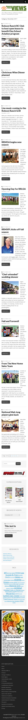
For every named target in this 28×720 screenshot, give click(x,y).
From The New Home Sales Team (12, 364)
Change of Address (6, 675)
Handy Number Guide (7, 679)
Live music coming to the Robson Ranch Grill (14, 109)
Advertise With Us (7, 553)
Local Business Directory (7, 685)
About (3, 668)
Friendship (11, 582)
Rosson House (20, 591)
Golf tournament (21, 582)
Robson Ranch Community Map (9, 691)
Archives (4, 672)
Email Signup (5, 677)
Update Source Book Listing (8, 706)
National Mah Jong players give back (11, 413)
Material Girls (14, 586)
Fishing (23, 580)
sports (17, 593)
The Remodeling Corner (18, 597)
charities (20, 575)
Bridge (17, 573)
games (15, 582)
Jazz (23, 584)
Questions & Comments (7, 704)
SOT (13, 593)
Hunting (20, 584)
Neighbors (8, 588)
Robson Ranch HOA (7, 555)
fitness (6, 582)
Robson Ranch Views (15, 714)
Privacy (3, 708)
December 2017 (7, 23)
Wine (22, 601)
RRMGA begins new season (12, 143)
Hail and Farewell (10, 321)
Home (3, 666)
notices (12, 588)
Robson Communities (7, 689)
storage (20, 593)
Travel (5, 599)
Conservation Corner (9, 580)
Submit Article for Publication (8, 700)
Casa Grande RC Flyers (15, 574)
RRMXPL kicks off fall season (13, 230)
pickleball (18, 588)
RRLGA (8, 593)
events (17, 579)
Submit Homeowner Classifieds (9, 698)
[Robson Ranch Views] (14, 7)
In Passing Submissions (7, 683)
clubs (21, 577)
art (5, 572)
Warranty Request (7, 560)
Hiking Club (15, 584)
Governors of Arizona (8, 584)
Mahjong (7, 586)
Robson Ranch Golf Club (8, 557)
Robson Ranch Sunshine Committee (14, 591)
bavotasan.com (21, 717)
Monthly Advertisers (6, 687)
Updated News (10, 523)
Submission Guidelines (7, 695)
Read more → (5, 62)
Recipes (18, 590)
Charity (7, 577)
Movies (22, 586)
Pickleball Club (8, 590)
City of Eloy (12, 577)
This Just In (10, 526)
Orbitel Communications (8, 558)
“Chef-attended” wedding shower (10, 275)
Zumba (14, 602)
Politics (14, 590)
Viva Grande (19, 599)
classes (17, 577)
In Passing (4, 681)
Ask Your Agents (11, 573)
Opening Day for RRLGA (14, 189)
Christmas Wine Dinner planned (13, 73)
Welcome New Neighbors (13, 601)
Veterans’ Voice (12, 599)
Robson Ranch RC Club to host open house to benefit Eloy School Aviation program (13, 30)
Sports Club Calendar (7, 693)
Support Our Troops (11, 595)
